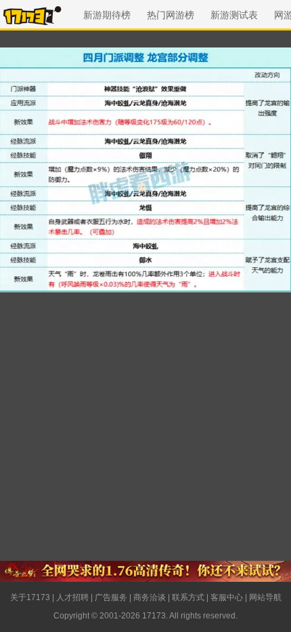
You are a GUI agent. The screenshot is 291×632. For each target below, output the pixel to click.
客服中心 (226, 597)
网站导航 (265, 597)
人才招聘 (72, 597)
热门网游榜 (170, 14)
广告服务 (111, 597)
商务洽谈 (149, 597)
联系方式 (188, 597)
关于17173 (30, 597)
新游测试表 (234, 14)
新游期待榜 (107, 14)
